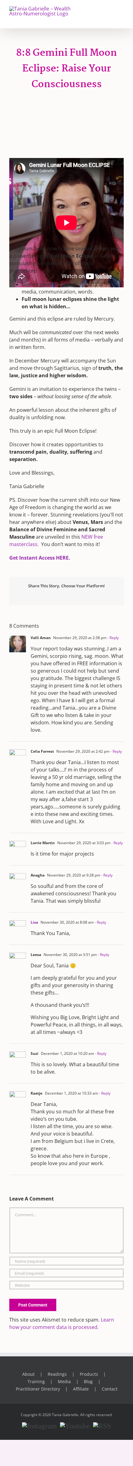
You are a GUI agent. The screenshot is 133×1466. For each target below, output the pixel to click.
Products (89, 1374)
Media (64, 1381)
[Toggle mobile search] (110, 12)
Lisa (34, 922)
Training (36, 1381)
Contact (110, 1389)
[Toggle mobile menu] (121, 12)
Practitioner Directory (38, 1389)
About (28, 1374)
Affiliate (81, 1389)
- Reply (112, 637)
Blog (88, 1381)
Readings (57, 1374)
